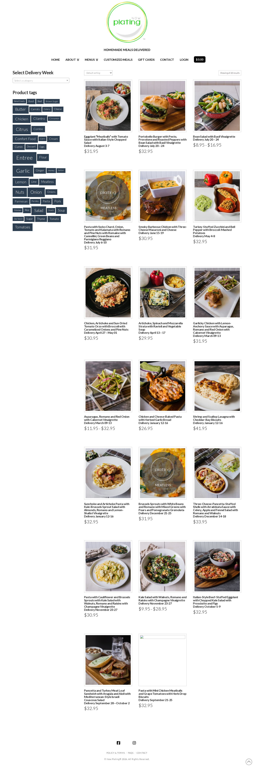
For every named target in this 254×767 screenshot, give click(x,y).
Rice (27, 210)
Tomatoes (22, 227)
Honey (51, 170)
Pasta (46, 201)
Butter (20, 109)
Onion (36, 192)
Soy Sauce (18, 218)
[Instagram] (135, 743)
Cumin (19, 146)
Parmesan (21, 201)
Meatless (47, 182)
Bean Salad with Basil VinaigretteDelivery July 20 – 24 (214, 138)
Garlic (23, 171)
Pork (57, 201)
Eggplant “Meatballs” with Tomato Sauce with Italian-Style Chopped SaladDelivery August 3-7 (106, 141)
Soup (61, 210)
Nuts (20, 192)
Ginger (40, 170)
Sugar (29, 218)
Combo (38, 129)
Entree (24, 157)
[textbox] (41, 80)
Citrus (22, 129)
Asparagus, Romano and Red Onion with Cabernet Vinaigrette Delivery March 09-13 (106, 420)
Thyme (41, 218)
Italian (61, 170)
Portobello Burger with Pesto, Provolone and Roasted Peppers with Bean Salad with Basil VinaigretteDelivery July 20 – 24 (163, 141)
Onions (51, 191)
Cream (53, 138)
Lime (34, 181)
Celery (47, 109)
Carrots (35, 109)
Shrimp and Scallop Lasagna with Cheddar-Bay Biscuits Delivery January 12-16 (214, 420)
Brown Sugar (52, 101)
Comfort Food (25, 139)
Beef (40, 101)
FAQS (131, 753)
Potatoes (17, 210)
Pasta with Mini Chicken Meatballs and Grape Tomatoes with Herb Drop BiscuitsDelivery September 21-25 (163, 695)
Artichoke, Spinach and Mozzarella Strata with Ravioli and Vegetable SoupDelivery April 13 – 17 (161, 327)
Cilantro (39, 119)
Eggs (42, 146)
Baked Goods (19, 101)
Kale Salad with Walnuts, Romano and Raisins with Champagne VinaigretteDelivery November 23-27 (163, 600)
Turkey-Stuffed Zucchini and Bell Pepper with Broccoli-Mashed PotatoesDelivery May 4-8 (214, 231)
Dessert (31, 146)
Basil (31, 101)
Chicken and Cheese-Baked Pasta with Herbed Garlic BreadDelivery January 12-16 (160, 420)
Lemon (20, 182)
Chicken (21, 119)
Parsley (35, 201)
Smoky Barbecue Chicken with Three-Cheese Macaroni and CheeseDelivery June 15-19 (163, 230)
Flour (43, 157)
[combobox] (41, 80)
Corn (42, 138)
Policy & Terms (116, 753)
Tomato (54, 218)
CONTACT (142, 753)
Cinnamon (54, 118)
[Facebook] (119, 743)
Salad (38, 210)
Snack (51, 210)
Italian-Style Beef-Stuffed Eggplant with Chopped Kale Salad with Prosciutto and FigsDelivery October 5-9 (215, 601)
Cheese (58, 109)
